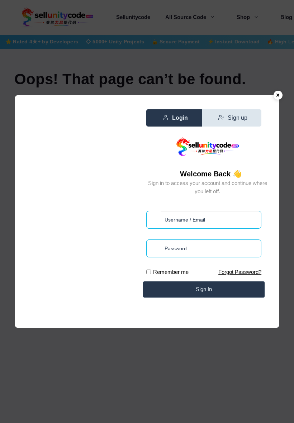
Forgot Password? (239, 272)
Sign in (204, 289)
